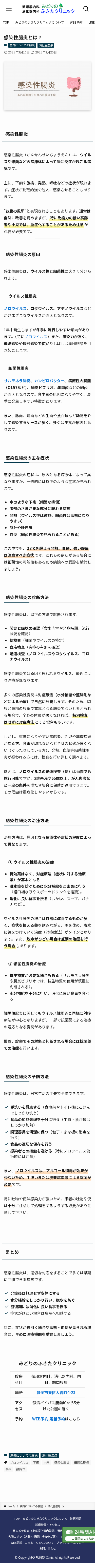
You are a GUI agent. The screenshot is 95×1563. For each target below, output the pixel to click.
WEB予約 (40, 1418)
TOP (17, 1518)
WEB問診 (16, 1542)
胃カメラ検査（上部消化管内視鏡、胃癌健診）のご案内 (47, 1531)
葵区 (9, 1469)
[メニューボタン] (9, 9)
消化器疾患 (46, 45)
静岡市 (20, 1469)
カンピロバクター (49, 380)
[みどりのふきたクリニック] (47, 9)
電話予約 (57, 1418)
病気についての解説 (22, 45)
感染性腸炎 (61, 1462)
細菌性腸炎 (81, 1462)
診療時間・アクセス (47, 1524)
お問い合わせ (47, 1548)
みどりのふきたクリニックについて (45, 1518)
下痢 (36, 1462)
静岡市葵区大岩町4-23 (56, 1392)
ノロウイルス (15, 308)
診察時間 (75, 1518)
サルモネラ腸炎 (17, 380)
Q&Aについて (45, 1542)
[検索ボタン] (86, 9)
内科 (47, 1462)
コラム (29, 1542)
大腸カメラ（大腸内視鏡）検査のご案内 (33, 1536)
